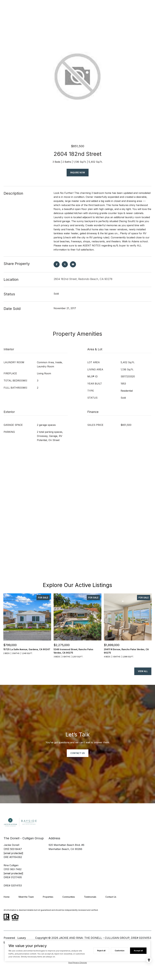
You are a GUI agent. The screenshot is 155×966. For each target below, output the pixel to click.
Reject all (101, 950)
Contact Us (110, 897)
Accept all (138, 950)
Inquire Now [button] (77, 172)
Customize (119, 950)
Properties (48, 897)
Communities (68, 897)
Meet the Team (26, 897)
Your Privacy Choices (77, 962)
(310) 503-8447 (13, 849)
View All (143, 671)
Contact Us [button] (77, 753)
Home (7, 897)
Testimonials (90, 897)
